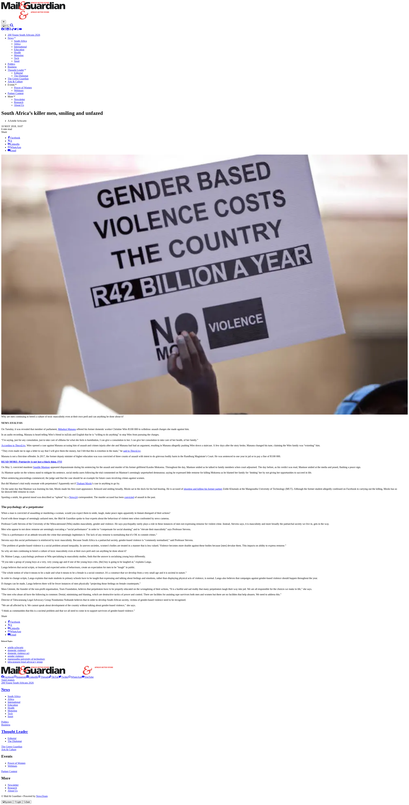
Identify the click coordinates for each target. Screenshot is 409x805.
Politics (5, 722)
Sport (10, 716)
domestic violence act (18, 653)
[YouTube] (20, 29)
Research (12, 787)
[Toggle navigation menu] (3, 22)
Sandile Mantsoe (41, 467)
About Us (13, 790)
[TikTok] (13, 29)
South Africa (14, 696)
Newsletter (13, 785)
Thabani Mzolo (84, 483)
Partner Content (9, 771)
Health (11, 707)
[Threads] (10, 29)
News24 (73, 497)
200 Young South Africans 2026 (17, 682)
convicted (129, 497)
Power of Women (16, 763)
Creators (10, 680)
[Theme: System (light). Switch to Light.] (5, 26)
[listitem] (7, 677)
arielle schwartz (15, 647)
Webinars (12, 766)
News (5, 689)
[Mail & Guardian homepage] (204, 10)
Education (13, 705)
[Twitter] (15, 29)
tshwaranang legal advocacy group (25, 661)
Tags (3, 680)
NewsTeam (42, 796)
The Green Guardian (11, 746)
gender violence (16, 656)
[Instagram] (5, 29)
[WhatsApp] (18, 29)
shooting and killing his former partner (203, 489)
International (14, 702)
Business (5, 724)
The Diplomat (15, 741)
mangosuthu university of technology (26, 659)
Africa (11, 699)
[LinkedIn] (7, 29)
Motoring (12, 710)
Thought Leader (14, 731)
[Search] (11, 26)
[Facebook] (2, 29)
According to (13, 445)
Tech (10, 713)
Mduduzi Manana (67, 429)
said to (132, 451)
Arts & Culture (8, 749)
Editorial (12, 738)
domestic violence (17, 650)
